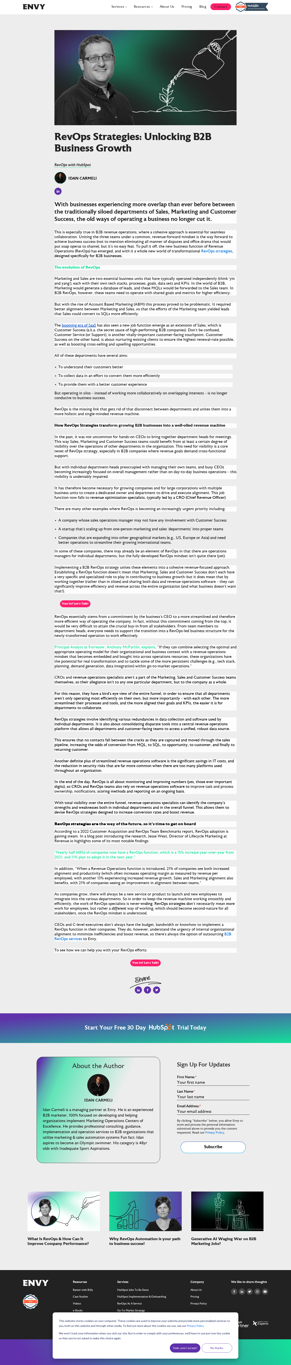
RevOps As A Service (129, 1303)
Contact (220, 7)
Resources (142, 7)
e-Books (78, 1310)
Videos (77, 1303)
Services (117, 7)
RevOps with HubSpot (72, 165)
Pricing (187, 7)
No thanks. (217, 1348)
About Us (167, 7)
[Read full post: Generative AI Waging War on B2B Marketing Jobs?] (227, 1230)
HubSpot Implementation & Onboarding (141, 1297)
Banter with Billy (83, 1290)
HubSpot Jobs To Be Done (133, 1290)
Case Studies (80, 1297)
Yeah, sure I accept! (185, 1348)
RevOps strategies (216, 251)
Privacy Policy (195, 1325)
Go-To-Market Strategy (131, 1310)
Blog (202, 7)
